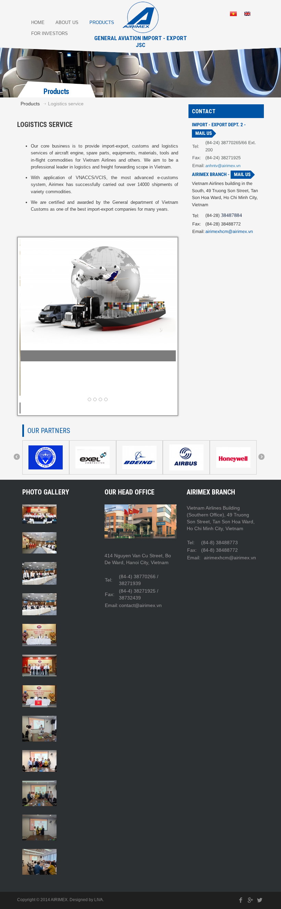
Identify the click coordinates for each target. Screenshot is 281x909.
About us (67, 22)
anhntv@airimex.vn (223, 165)
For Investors (49, 33)
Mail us (203, 133)
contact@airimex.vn (140, 553)
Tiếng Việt (233, 13)
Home (38, 22)
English (247, 13)
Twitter (260, 848)
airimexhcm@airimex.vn (229, 231)
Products (101, 22)
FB (241, 848)
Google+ (250, 848)
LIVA (98, 847)
